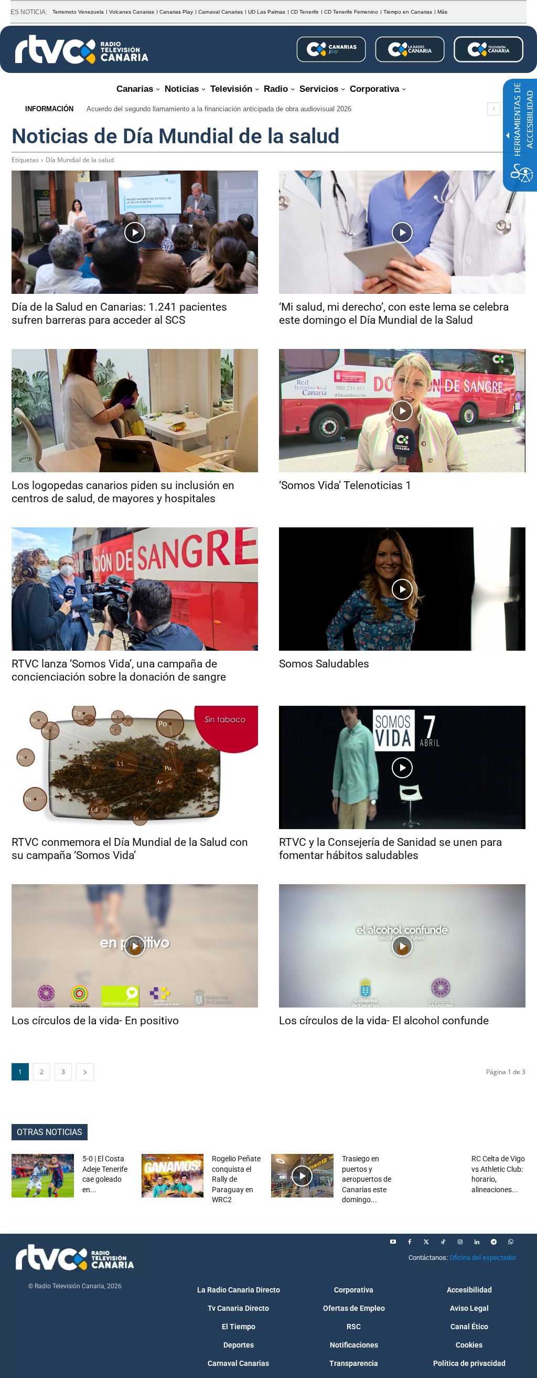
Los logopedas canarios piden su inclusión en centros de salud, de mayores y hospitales (123, 492)
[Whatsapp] (510, 1242)
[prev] (493, 108)
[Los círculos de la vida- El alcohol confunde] (402, 946)
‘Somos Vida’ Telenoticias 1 (345, 485)
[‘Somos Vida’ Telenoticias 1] (402, 410)
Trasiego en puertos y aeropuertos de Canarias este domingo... (366, 1179)
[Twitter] (426, 1242)
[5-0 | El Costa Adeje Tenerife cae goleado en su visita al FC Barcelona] (43, 1175)
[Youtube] (393, 1242)
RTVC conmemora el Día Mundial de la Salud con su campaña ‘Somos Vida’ (130, 849)
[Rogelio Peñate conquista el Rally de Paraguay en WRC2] (173, 1175)
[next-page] (85, 1071)
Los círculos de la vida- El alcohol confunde (384, 1020)
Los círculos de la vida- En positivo (95, 1020)
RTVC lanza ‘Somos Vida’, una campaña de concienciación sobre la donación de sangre (119, 670)
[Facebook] (409, 1242)
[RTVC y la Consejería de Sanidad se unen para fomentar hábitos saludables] (402, 767)
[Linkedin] (476, 1242)
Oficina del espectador (482, 1258)
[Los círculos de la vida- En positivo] (135, 946)
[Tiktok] (443, 1242)
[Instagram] (460, 1242)
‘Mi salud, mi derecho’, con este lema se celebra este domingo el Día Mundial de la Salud (394, 313)
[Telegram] (493, 1242)
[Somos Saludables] (402, 589)
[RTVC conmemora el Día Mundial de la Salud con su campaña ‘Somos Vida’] (135, 767)
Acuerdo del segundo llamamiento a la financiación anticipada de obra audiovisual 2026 (219, 109)
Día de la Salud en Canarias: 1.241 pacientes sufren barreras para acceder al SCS (119, 313)
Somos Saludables (324, 664)
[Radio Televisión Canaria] (81, 49)
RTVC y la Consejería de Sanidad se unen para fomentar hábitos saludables (390, 849)
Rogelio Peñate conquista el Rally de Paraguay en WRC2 (236, 1179)
